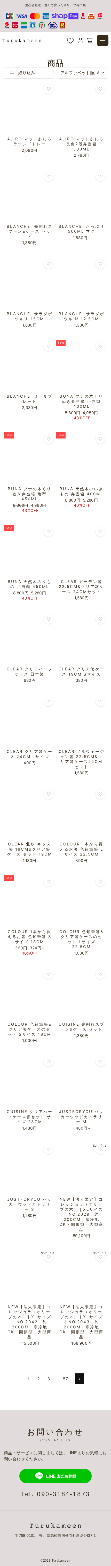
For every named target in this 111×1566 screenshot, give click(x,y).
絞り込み (26, 72)
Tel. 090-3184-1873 (55, 1494)
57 (65, 1378)
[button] (102, 40)
